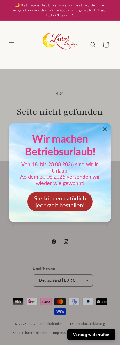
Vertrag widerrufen (91, 334)
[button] (11, 44)
